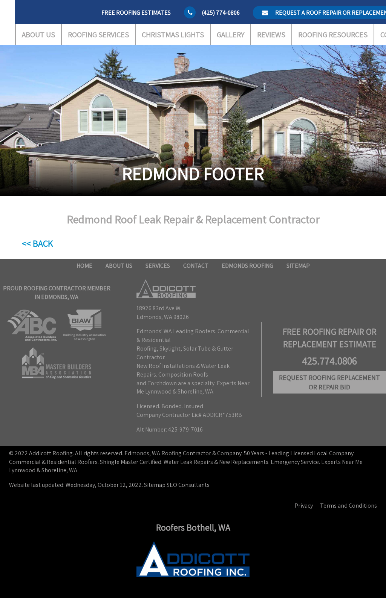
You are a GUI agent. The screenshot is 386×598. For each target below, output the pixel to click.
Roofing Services (98, 35)
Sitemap (298, 266)
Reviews (271, 35)
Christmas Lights (173, 35)
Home (84, 266)
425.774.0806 (329, 361)
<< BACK (37, 243)
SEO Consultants (188, 485)
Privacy (303, 506)
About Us (38, 35)
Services (158, 266)
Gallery (230, 35)
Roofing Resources (333, 35)
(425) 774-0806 (221, 13)
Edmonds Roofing (247, 266)
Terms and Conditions (348, 506)
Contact (195, 266)
